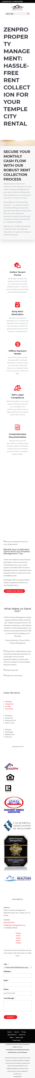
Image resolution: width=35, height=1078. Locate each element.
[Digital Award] (16, 870)
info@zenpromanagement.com (14, 925)
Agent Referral (12, 1034)
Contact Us (22, 1034)
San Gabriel (9, 709)
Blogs (11, 1037)
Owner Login (19, 1037)
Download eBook (14, 591)
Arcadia (8, 706)
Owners (9, 1032)
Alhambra (8, 702)
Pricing (23, 1032)
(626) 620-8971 (7, 1)
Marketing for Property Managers (18, 1052)
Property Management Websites (20, 1049)
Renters (16, 1032)
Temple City (9, 704)
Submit (10, 1017)
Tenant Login (16, 1040)
